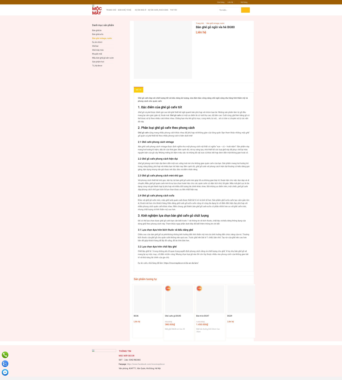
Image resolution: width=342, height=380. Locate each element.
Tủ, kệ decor (97, 66)
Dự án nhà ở (140, 10)
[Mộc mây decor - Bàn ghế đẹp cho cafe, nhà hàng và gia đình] (97, 9)
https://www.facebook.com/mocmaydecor (146, 364)
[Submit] (245, 10)
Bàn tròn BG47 (202, 316)
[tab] (138, 90)
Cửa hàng (220, 2)
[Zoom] (137, 75)
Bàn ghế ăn (97, 30)
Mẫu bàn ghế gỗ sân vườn (103, 58)
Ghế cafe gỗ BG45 (173, 316)
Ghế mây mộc (98, 50)
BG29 (229, 316)
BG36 (136, 316)
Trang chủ (111, 10)
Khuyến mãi (97, 54)
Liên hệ (230, 2)
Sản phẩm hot (98, 62)
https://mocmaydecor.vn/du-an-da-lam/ (181, 263)
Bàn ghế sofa (97, 34)
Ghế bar (95, 46)
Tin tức (173, 10)
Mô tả (138, 90)
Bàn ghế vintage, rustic (102, 38)
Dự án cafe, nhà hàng (158, 10)
